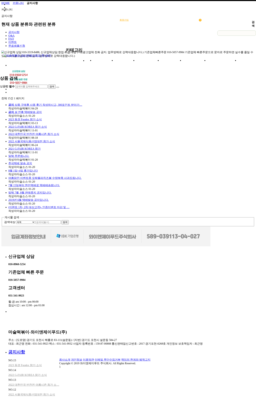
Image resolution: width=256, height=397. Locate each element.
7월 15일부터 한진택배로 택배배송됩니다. (34, 185)
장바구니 (195, 20)
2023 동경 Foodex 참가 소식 (25, 119)
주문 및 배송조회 (154, 20)
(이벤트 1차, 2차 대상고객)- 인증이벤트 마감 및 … (38, 207)
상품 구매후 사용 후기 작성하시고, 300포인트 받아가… (45, 104)
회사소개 (103, 60)
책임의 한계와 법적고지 (135, 359)
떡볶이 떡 (172, 60)
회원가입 (124, 20)
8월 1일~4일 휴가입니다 (23, 170)
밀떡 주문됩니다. (18, 156)
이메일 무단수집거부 (108, 359)
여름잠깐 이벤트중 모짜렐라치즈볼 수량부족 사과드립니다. (45, 177)
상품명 (211, 33)
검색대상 (9, 222)
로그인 (137, 20)
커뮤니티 (248, 60)
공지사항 (16, 352)
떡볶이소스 (148, 60)
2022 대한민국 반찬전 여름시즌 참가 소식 (33, 134)
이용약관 (88, 359)
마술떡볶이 (195, 60)
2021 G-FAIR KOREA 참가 (24, 148)
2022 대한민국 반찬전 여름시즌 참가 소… (33, 384)
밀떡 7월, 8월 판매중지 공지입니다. (30, 192)
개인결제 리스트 (176, 20)
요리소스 (125, 60)
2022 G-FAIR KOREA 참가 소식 (27, 126)
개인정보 (76, 359)
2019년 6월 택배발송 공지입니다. (28, 199)
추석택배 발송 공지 (20, 163)
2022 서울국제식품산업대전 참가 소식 (31, 141)
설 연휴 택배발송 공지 (25, 112)
